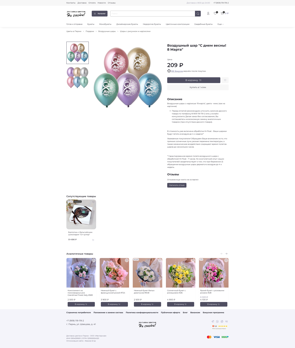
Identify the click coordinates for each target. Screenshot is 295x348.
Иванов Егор (90, 341)
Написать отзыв (176, 185)
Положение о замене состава (108, 312)
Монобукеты (105, 24)
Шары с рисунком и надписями (135, 31)
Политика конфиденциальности (142, 312)
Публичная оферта (170, 312)
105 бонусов (177, 71)
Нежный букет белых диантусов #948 (144, 291)
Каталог (102, 13)
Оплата (92, 3)
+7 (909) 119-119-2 (221, 3)
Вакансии (195, 312)
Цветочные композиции (177, 24)
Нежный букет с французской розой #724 (113, 291)
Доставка (82, 3)
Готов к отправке (74, 24)
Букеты (90, 24)
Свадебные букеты (203, 24)
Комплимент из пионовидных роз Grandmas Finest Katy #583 (80, 292)
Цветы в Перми (73, 31)
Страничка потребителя (78, 312)
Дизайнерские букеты (127, 24)
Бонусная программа (213, 312)
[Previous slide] (96, 78)
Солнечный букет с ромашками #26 (176, 291)
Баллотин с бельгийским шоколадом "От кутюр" (80, 233)
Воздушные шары (107, 31)
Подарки (90, 31)
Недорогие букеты (152, 24)
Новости (102, 3)
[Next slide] (159, 78)
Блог (185, 312)
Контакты (70, 3)
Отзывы (112, 3)
